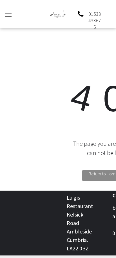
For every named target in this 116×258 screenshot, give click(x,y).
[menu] (8, 15)
